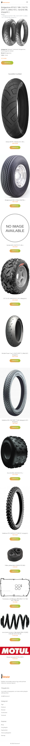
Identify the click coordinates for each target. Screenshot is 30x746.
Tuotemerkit (15, 49)
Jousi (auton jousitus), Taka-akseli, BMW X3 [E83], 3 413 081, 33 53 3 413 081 (15, 633)
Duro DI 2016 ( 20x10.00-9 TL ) (15, 473)
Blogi (2, 724)
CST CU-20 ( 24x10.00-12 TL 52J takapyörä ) (15, 298)
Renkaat (10, 49)
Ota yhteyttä (4, 727)
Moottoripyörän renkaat (7, 51)
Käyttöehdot (4, 730)
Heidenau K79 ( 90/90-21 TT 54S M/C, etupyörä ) (15, 533)
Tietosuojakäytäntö (6, 732)
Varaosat (3, 715)
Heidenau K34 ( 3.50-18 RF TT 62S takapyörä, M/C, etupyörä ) (15, 420)
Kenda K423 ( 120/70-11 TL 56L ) (15, 245)
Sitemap (3, 735)
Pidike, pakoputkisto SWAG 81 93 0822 (15, 565)
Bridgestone (22, 49)
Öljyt (2, 704)
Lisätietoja (7, 62)
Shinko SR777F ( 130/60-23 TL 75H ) (15, 142)
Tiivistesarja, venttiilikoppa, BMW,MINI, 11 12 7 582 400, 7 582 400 (15, 599)
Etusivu (3, 14)
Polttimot (3, 707)
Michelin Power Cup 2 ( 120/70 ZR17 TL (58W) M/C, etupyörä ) (15, 354)
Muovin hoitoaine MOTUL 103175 (15, 657)
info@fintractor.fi (5, 696)
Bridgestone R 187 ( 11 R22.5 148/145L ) (15, 200)
